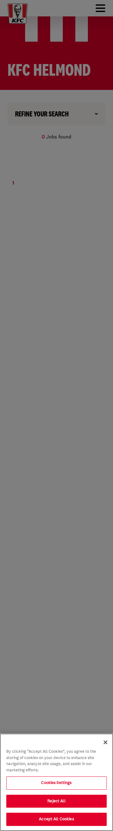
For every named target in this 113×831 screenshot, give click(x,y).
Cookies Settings (56, 782)
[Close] (105, 742)
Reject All (56, 801)
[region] (56, 782)
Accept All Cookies (56, 819)
